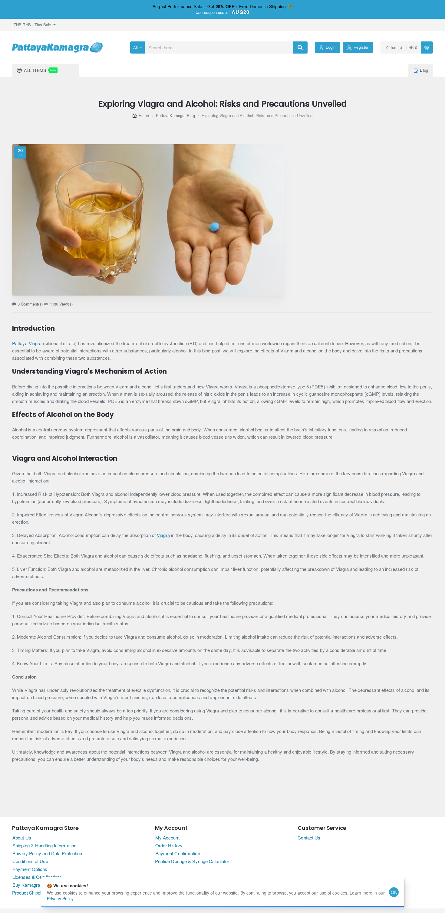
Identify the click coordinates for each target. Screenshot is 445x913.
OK (394, 892)
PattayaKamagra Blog (175, 115)
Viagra (163, 535)
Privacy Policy (60, 898)
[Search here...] (300, 47)
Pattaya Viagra (26, 343)
